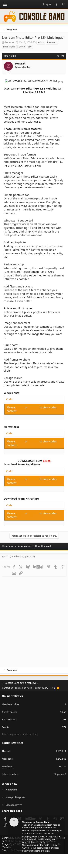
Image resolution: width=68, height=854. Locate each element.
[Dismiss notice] (61, 819)
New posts (11, 789)
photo (22, 46)
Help (52, 688)
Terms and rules (23, 688)
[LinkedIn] (34, 567)
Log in (20, 407)
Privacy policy (41, 688)
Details (6, 847)
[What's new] (56, 4)
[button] (5, 4)
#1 (62, 56)
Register (34, 407)
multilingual (9, 46)
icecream (52, 42)
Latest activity (14, 805)
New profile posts (15, 797)
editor (41, 42)
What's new (9, 783)
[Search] (63, 4)
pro (30, 46)
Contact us (7, 688)
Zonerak (9, 42)
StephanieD (60, 774)
